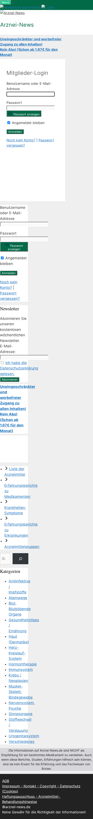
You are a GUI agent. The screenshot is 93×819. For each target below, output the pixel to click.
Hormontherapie (23, 664)
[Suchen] (20, 558)
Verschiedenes (21, 741)
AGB (5, 781)
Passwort (14, 102)
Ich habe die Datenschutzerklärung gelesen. (19, 368)
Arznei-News (17, 24)
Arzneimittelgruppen (21, 546)
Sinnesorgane (20, 714)
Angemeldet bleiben (28, 123)
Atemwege (18, 598)
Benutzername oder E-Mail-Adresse (12, 213)
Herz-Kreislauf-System (17, 653)
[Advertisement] (32, 171)
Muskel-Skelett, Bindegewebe (21, 692)
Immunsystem (21, 669)
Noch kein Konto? (20, 140)
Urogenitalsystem (24, 736)
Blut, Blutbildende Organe (20, 608)
